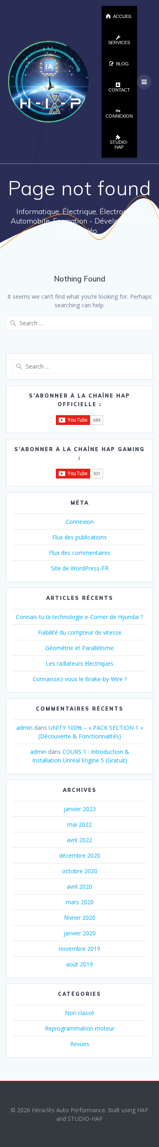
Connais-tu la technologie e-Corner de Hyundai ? (79, 617)
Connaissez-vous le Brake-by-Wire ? (80, 679)
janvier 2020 (80, 933)
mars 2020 (80, 902)
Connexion (80, 521)
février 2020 (79, 917)
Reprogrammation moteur (80, 1028)
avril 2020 (79, 886)
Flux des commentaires (79, 553)
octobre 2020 (79, 871)
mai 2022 (79, 824)
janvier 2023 (80, 809)
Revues (79, 1044)
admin (24, 727)
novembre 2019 (79, 948)
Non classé (79, 1013)
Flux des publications (79, 537)
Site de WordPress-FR (79, 568)
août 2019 (79, 964)
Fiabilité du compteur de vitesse (79, 632)
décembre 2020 (79, 855)
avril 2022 (79, 840)
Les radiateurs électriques (79, 663)
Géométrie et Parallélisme (79, 648)
